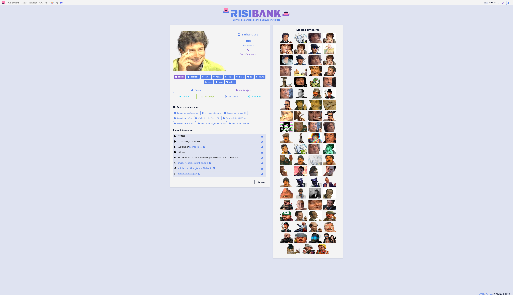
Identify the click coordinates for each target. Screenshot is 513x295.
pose (220, 82)
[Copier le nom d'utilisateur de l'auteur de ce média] (262, 147)
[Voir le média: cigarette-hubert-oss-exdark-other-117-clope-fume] (315, 216)
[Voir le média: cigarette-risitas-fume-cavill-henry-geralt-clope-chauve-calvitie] (315, 227)
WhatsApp (209, 96)
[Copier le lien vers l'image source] (262, 174)
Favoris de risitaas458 (236, 113)
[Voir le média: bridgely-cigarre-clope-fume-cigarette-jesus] (329, 93)
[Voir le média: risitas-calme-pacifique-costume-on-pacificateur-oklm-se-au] (329, 182)
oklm (209, 82)
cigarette (194, 76)
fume (229, 76)
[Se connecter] (508, 3)
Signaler (261, 182)
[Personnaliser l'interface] (503, 3)
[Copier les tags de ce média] (262, 158)
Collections (13, 2)
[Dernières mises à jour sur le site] (498, 3)
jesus (206, 76)
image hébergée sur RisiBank (193, 162)
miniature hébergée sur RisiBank (195, 168)
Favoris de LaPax (184, 118)
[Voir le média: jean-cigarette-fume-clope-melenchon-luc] (329, 205)
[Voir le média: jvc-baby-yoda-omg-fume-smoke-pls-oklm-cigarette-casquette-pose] (315, 171)
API (40, 2)
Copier (198, 90)
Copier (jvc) (244, 90)
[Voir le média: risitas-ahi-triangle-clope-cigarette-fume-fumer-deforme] (286, 193)
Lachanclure (249, 34)
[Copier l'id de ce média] (262, 137)
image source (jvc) (187, 173)
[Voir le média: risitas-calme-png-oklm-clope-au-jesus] (329, 60)
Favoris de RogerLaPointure (213, 123)
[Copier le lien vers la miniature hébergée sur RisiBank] (262, 169)
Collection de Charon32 (208, 118)
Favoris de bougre (212, 113)
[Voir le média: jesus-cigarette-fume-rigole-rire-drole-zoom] (315, 205)
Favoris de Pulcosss (186, 123)
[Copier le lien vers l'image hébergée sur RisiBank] (262, 163)
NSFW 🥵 (49, 2)
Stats (24, 2)
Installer (33, 2)
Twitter (186, 96)
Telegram (256, 96)
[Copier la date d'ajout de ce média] (262, 142)
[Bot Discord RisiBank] (61, 3)
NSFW (492, 2)
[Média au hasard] (57, 2)
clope (241, 76)
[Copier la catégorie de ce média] (262, 153)
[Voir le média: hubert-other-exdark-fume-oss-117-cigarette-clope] (329, 193)
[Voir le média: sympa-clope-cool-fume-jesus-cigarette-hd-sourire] (315, 71)
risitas (218, 76)
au (251, 76)
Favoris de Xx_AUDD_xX (235, 118)
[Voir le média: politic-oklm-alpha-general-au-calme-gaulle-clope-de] (300, 93)
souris (261, 76)
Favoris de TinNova (240, 123)
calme (232, 82)
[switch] (486, 3)
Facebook (233, 96)
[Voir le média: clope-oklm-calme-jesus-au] (329, 38)
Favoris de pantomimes (187, 113)
